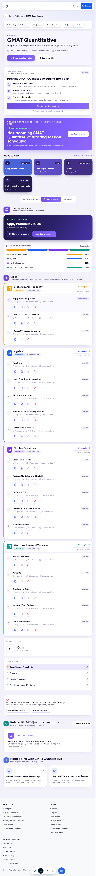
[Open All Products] (61, 870)
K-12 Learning (8, 855)
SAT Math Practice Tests (12, 816)
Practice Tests (54, 25)
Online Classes (9, 851)
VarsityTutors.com (10, 863)
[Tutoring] (47, 871)
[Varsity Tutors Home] (6, 6)
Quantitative (52, 199)
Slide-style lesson (20, 234)
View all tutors (80, 723)
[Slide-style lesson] (21, 307)
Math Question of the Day (13, 820)
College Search (9, 859)
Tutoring (12, 25)
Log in (75, 6)
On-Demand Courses (12, 828)
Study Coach (55, 820)
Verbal (70, 199)
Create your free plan (46, 106)
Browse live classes (16, 710)
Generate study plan (22, 58)
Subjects (19, 16)
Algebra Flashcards (10, 812)
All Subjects (7, 808)
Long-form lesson (42, 234)
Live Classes (8, 824)
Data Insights (32, 199)
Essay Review (55, 824)
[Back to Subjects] (5, 16)
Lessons (25, 25)
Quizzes (38, 25)
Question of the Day (74, 25)
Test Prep (7, 847)
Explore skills (48, 58)
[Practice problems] (35, 307)
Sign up (88, 6)
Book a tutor (79, 134)
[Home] (10, 16)
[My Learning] (41, 871)
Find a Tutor (8, 843)
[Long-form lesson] (15, 307)
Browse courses (39, 710)
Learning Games (56, 832)
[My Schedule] (53, 871)
